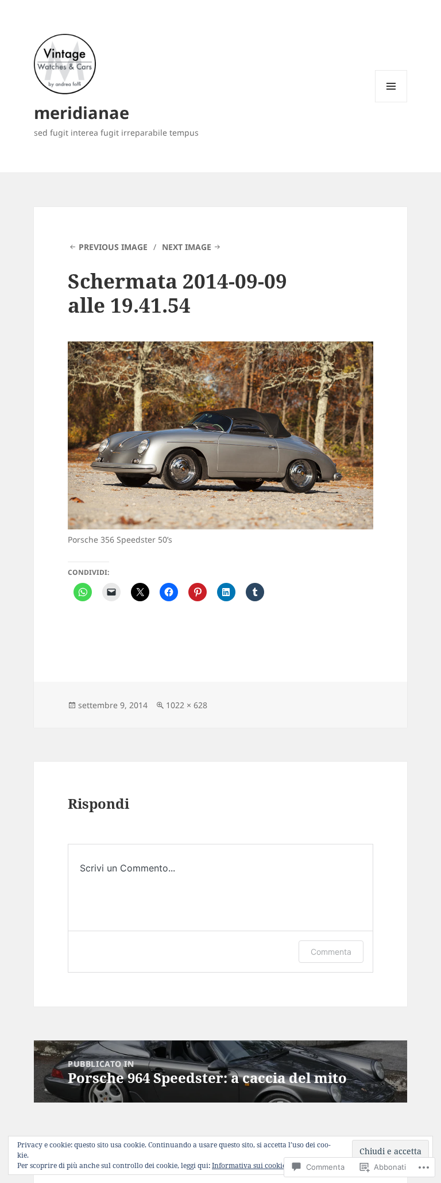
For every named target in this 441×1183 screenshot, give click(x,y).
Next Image (186, 246)
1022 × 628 (186, 705)
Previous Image (113, 246)
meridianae (81, 112)
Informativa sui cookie (249, 1165)
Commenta (331, 952)
